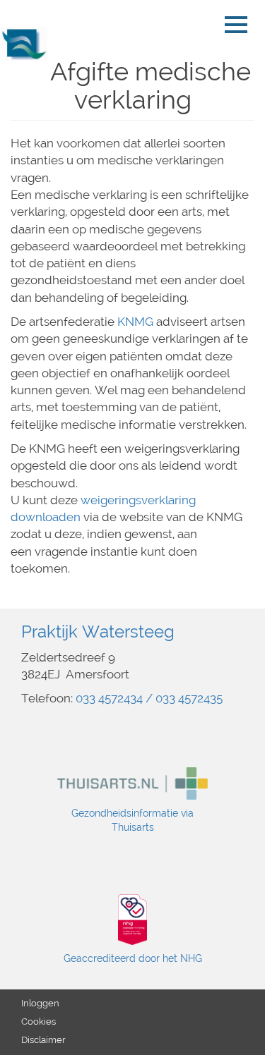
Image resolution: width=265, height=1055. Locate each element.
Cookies (38, 1021)
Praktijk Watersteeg (98, 631)
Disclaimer (43, 1040)
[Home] (29, 44)
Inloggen (40, 1003)
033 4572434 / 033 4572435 (149, 698)
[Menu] (239, 25)
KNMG (135, 322)
